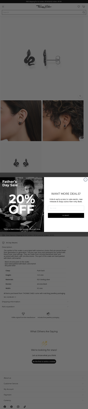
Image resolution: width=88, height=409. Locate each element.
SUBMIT (65, 215)
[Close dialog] (85, 179)
